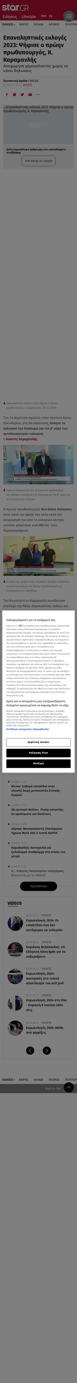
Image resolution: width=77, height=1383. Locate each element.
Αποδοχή (38, 763)
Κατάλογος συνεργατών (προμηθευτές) (27, 729)
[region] (38, 691)
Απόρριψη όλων (38, 752)
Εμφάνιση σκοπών (38, 742)
